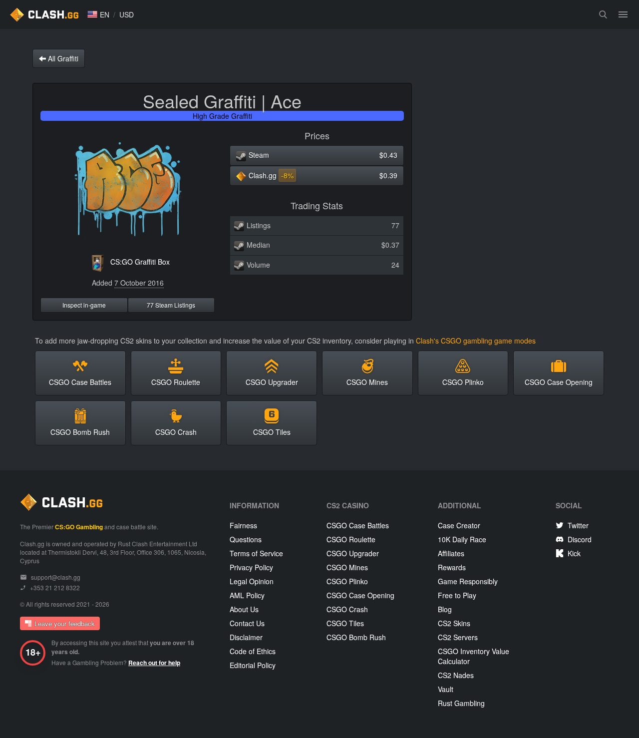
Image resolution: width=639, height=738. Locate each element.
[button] (98, 14)
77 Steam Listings (171, 305)
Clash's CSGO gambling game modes (476, 341)
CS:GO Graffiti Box (140, 262)
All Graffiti (62, 58)
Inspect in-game (84, 305)
